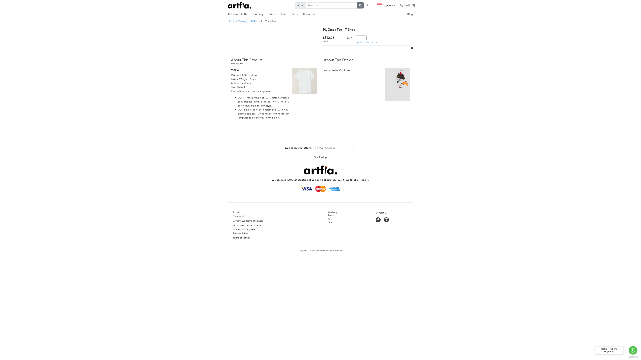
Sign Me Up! (320, 157)
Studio (370, 5)
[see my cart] (413, 5)
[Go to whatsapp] (633, 350)
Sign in (403, 5)
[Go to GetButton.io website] (633, 357)
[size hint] (411, 48)
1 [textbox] (360, 38)
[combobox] (361, 38)
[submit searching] (360, 5)
